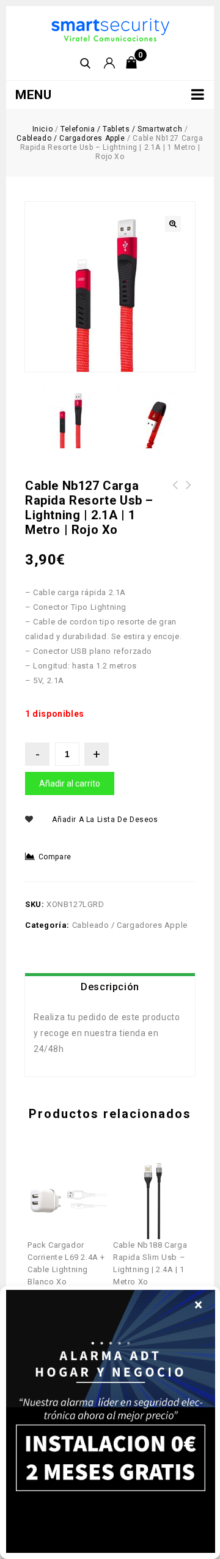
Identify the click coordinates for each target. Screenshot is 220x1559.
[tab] (110, 987)
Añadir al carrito (69, 783)
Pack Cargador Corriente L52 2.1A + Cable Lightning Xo (175, 500)
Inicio (42, 129)
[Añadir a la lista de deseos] (77, 1170)
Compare (55, 857)
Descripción (110, 987)
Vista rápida (58, 1170)
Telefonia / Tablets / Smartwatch (121, 129)
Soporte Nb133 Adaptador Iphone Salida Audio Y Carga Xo (189, 500)
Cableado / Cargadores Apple (70, 138)
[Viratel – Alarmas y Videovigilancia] (110, 29)
